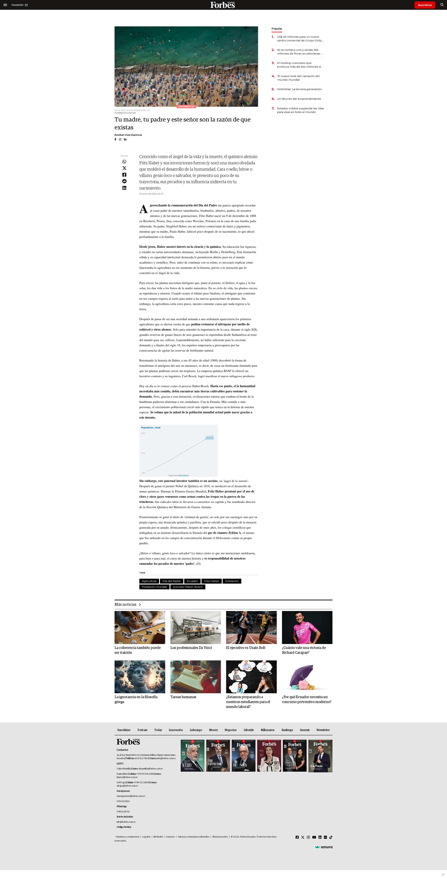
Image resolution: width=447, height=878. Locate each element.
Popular (277, 28)
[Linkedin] (124, 188)
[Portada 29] (243, 756)
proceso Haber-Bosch (188, 586)
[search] (442, 5)
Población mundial (154, 586)
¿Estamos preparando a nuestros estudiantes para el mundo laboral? (248, 702)
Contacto (170, 837)
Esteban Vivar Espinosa (128, 135)
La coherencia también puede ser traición (138, 650)
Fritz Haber (211, 581)
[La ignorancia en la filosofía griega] (140, 676)
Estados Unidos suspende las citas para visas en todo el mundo (300, 110)
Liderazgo (196, 730)
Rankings (287, 730)
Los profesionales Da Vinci (191, 648)
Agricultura (149, 581)
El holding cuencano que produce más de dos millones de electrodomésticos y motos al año (300, 64)
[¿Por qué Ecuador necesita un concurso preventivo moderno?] (307, 676)
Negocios (231, 730)
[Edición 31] (192, 756)
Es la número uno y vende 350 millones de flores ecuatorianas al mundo (300, 51)
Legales (146, 837)
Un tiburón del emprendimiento (299, 98)
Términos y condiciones (127, 837)
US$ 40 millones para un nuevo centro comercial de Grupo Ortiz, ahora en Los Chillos (299, 38)
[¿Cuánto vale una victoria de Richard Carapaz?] (307, 627)
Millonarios (267, 730)
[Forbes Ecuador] (223, 5)
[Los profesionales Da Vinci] (195, 627)
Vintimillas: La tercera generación (299, 89)
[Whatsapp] (124, 162)
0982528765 (123, 812)
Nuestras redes (220, 837)
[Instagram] (308, 837)
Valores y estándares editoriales (194, 837)
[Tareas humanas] (195, 676)
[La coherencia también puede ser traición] (140, 627)
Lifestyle (249, 730)
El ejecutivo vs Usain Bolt (245, 648)
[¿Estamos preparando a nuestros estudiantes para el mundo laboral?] (251, 676)
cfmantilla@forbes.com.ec (151, 769)
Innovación (176, 730)
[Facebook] (124, 175)
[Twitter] (124, 168)
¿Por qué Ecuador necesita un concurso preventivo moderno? (306, 699)
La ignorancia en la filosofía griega (136, 699)
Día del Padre (172, 581)
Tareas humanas (183, 697)
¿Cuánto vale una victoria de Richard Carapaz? (304, 650)
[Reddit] (124, 181)
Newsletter (323, 730)
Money (213, 730)
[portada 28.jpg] (269, 756)
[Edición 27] (294, 756)
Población (232, 581)
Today (158, 730)
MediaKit (158, 837)
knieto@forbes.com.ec (127, 777)
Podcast (142, 730)
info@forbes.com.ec (166, 758)
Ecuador (192, 581)
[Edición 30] (218, 756)
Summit (305, 730)
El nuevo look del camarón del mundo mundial (299, 77)
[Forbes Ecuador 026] (319, 756)
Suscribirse (425, 4)
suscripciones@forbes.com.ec (131, 796)
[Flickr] (325, 837)
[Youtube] (314, 837)
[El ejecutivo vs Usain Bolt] (251, 627)
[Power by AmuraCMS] (323, 847)
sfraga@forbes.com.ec (127, 786)
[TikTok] (330, 837)
